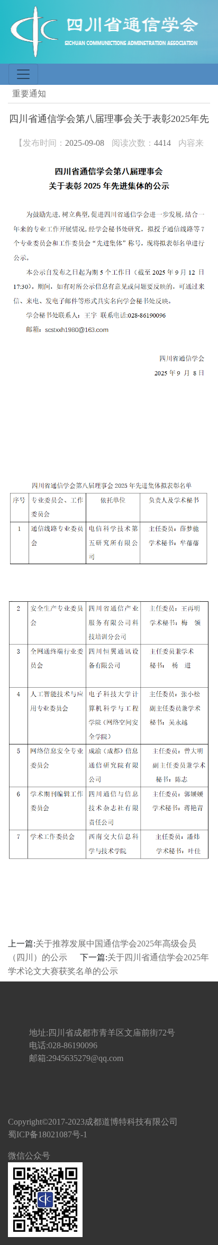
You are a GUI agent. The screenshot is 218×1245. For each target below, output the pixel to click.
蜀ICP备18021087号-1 (47, 1134)
